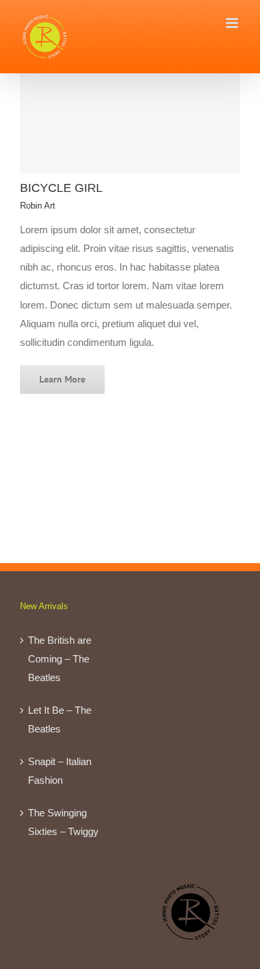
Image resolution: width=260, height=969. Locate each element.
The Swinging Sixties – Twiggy (63, 822)
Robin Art (37, 206)
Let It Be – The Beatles (59, 719)
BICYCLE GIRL (61, 188)
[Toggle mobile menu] (233, 23)
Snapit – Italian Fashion (59, 771)
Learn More (62, 379)
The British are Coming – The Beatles (59, 658)
